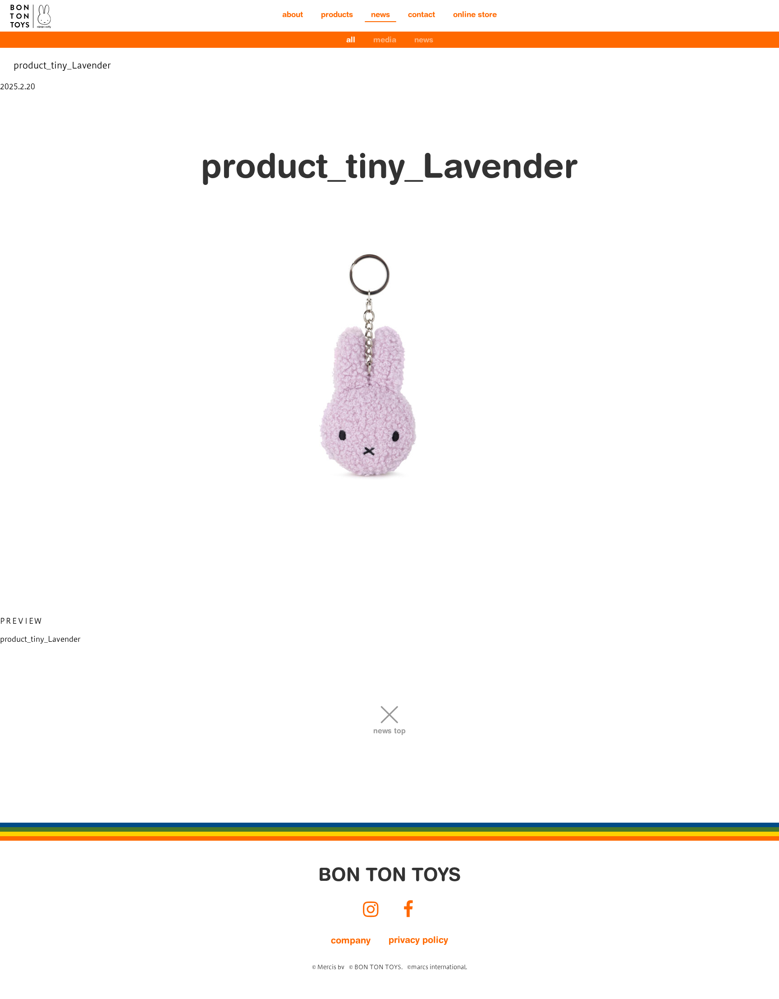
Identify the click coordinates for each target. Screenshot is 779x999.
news (380, 15)
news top (389, 731)
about (292, 15)
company (351, 941)
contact (421, 15)
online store (475, 15)
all (350, 41)
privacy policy (418, 940)
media (384, 41)
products (337, 15)
